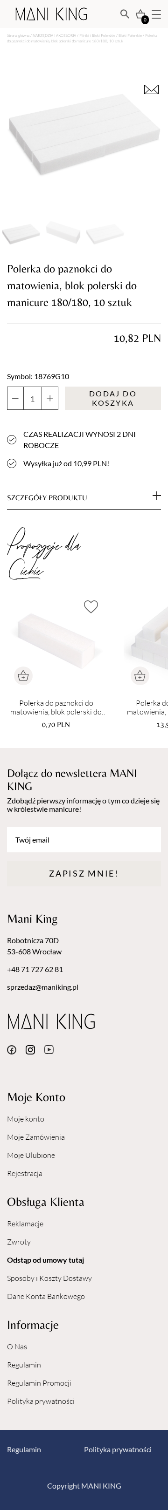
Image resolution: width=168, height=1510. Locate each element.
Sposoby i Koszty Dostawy (49, 1278)
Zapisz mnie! (84, 873)
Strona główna (18, 35)
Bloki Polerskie (130, 35)
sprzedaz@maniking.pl (42, 986)
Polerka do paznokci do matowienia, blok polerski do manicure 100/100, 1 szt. (56, 707)
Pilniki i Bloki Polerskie (97, 35)
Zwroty (19, 1241)
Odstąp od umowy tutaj (45, 1259)
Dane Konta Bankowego (46, 1296)
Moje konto (25, 1118)
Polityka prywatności (41, 1401)
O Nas (17, 1346)
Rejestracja (24, 1173)
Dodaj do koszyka (113, 398)
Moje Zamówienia (36, 1137)
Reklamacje (25, 1223)
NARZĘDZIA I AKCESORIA (54, 35)
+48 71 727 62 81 (35, 969)
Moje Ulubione (31, 1155)
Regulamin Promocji (39, 1383)
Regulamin (24, 1364)
